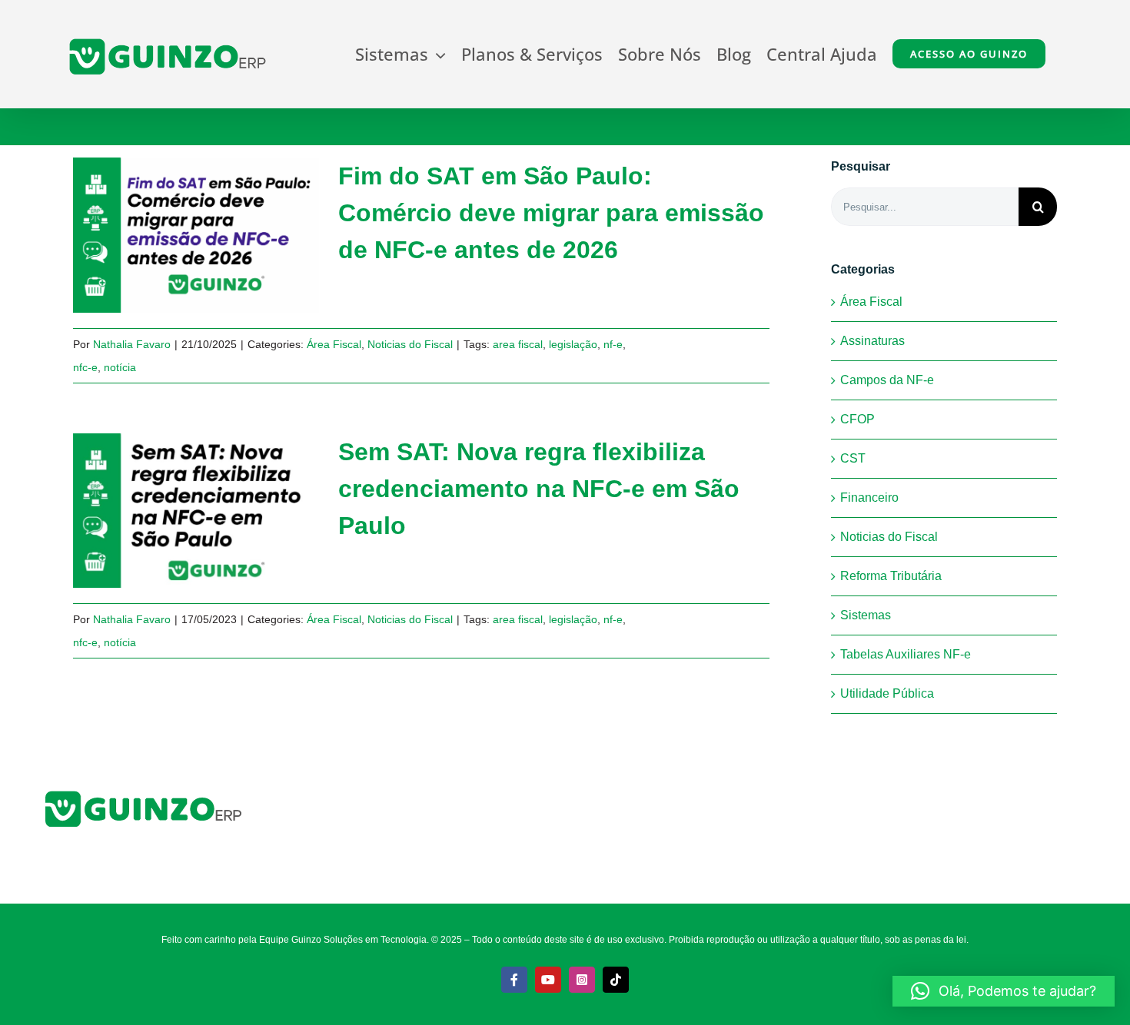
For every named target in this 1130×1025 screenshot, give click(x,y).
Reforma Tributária (891, 575)
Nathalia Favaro (132, 344)
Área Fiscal (334, 344)
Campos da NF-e (887, 379)
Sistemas (865, 615)
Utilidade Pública (887, 693)
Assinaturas (872, 340)
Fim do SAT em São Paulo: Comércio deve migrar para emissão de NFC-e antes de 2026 (171, 235)
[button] (1003, 991)
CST (853, 458)
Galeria (221, 235)
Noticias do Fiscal (410, 344)
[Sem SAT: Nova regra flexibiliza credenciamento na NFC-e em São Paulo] (196, 511)
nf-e (613, 344)
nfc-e (85, 367)
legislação (573, 344)
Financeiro (869, 497)
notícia (120, 367)
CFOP (857, 419)
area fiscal (518, 344)
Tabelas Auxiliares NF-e (905, 654)
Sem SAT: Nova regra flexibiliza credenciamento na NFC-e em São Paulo (171, 510)
